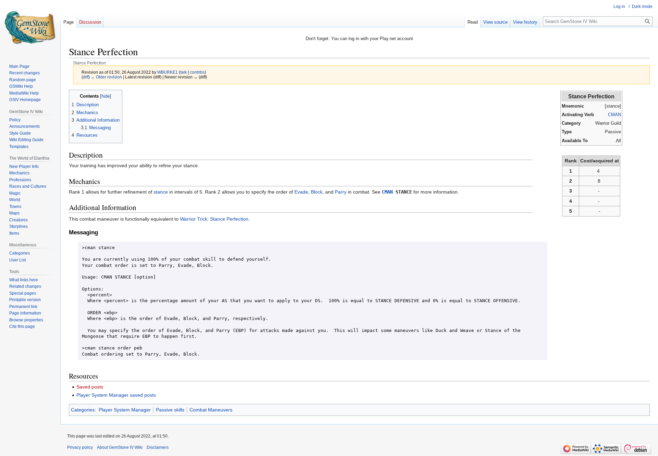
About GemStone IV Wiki (120, 447)
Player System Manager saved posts (116, 395)
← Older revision (106, 77)
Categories (83, 409)
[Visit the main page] (30, 27)
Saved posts (89, 387)
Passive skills (170, 409)
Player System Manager (125, 409)
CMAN (614, 114)
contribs (197, 72)
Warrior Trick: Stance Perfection (214, 219)
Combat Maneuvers (211, 409)
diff (85, 77)
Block (316, 192)
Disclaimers (158, 447)
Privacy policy (80, 447)
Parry (340, 192)
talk (183, 72)
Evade (301, 192)
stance (161, 192)
